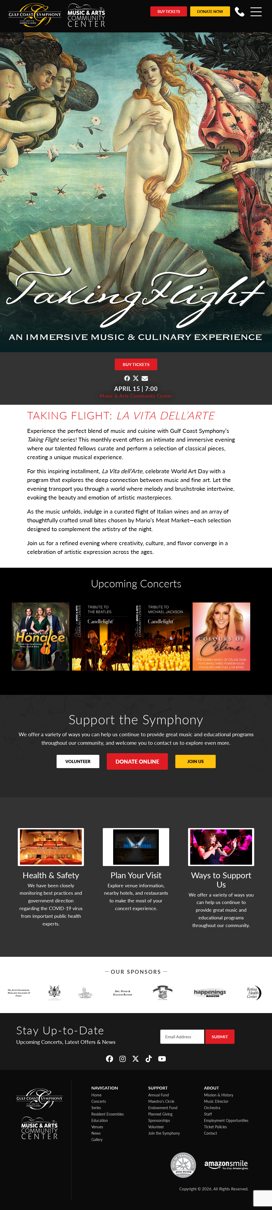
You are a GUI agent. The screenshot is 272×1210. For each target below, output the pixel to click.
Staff (208, 1114)
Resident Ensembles (107, 1114)
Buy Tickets (169, 11)
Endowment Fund (162, 1107)
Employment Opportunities (226, 1120)
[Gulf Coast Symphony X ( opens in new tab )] (135, 1058)
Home (96, 1095)
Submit (220, 1037)
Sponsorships (159, 1120)
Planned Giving (160, 1114)
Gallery (97, 1139)
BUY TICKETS (136, 364)
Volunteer (78, 761)
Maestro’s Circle (161, 1101)
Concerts (98, 1101)
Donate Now (210, 11)
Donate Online (137, 761)
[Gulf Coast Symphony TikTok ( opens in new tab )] (149, 1058)
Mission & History (218, 1095)
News (96, 1133)
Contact (210, 1133)
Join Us (195, 761)
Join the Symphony (164, 1133)
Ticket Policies (215, 1127)
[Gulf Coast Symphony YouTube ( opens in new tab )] (162, 1058)
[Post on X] (135, 378)
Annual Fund (158, 1095)
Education (99, 1120)
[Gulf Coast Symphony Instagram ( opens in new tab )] (123, 1058)
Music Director (216, 1101)
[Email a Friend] (145, 378)
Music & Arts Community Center (136, 395)
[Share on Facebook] (127, 378)
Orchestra (212, 1107)
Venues (97, 1127)
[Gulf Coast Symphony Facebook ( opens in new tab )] (109, 1058)
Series (96, 1107)
